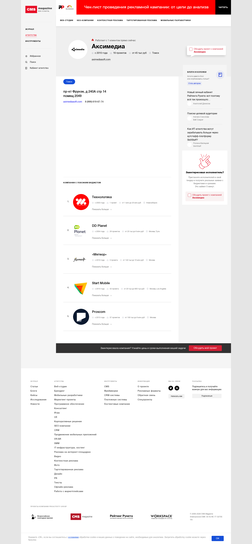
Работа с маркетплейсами (68, 491)
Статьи (34, 386)
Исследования (38, 399)
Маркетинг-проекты (65, 399)
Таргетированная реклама (68, 469)
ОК (217, 538)
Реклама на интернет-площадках (72, 452)
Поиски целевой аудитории (202, 113)
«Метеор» (99, 254)
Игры (57, 413)
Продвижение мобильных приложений (75, 434)
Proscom (98, 312)
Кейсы (33, 395)
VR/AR (57, 439)
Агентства (31, 35)
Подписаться (207, 396)
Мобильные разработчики (68, 395)
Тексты (58, 482)
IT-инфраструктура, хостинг (69, 447)
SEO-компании (62, 426)
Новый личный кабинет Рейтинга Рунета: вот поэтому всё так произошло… (203, 96)
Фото (57, 465)
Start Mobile (101, 283)
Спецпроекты (145, 399)
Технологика (102, 197)
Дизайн (58, 474)
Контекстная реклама (66, 461)
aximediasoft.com (101, 59)
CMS (106, 386)
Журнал (29, 29)
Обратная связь (146, 395)
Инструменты (33, 41)
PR (55, 478)
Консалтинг (60, 408)
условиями (73, 537)
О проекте (143, 386)
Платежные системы (115, 399)
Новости (35, 404)
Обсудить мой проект (205, 348)
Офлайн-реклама (63, 487)
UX (55, 417)
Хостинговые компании (117, 404)
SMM (57, 443)
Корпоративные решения (68, 421)
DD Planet (99, 226)
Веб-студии (60, 386)
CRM (56, 430)
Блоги (33, 391)
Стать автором (194, 83)
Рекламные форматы (149, 391)
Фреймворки (111, 391)
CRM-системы (112, 395)
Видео (57, 456)
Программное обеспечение (69, 404)
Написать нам (176, 396)
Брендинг (59, 391)
